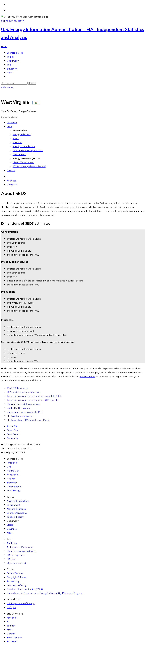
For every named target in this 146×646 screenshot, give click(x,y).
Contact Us (12, 438)
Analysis (11, 171)
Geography (13, 61)
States (10, 525)
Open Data (12, 430)
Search (32, 83)
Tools (10, 65)
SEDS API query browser (20, 416)
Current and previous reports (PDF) (25, 412)
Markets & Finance (16, 509)
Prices (16, 139)
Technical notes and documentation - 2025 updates (33, 400)
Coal (9, 467)
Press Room (13, 434)
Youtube (11, 626)
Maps (10, 533)
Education (12, 69)
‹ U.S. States (7, 87)
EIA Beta (11, 559)
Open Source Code (17, 563)
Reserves (17, 143)
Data (9, 127)
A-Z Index (12, 543)
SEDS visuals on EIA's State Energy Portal (28, 420)
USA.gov (11, 608)
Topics (10, 57)
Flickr (9, 630)
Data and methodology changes (23, 404)
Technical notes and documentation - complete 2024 (34, 396)
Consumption (14, 487)
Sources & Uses (15, 53)
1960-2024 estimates (23, 163)
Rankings (11, 181)
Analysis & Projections (18, 501)
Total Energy (13, 491)
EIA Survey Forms (16, 555)
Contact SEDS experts (18, 408)
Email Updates (14, 638)
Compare (12, 185)
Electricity (12, 483)
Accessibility (13, 581)
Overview (12, 123)
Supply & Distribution (24, 147)
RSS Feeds (12, 642)
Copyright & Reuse (16, 577)
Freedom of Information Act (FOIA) (25, 589)
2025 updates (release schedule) (29, 167)
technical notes (87, 377)
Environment (19, 155)
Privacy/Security (15, 573)
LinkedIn (11, 634)
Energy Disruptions (17, 513)
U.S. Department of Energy (21, 604)
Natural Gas (13, 471)
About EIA (12, 426)
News (10, 73)
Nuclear (11, 479)
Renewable (12, 475)
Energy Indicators (22, 135)
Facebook (12, 618)
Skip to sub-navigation (12, 21)
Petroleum (12, 463)
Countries (12, 529)
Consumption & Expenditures (28, 151)
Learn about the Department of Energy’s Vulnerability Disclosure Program (45, 593)
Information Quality (16, 585)
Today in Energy (15, 517)
